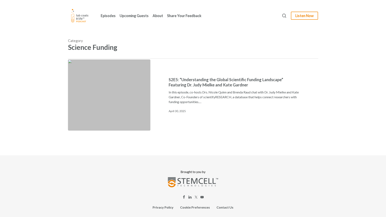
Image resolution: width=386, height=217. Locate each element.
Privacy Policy (163, 207)
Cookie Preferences (195, 207)
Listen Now (304, 15)
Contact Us (225, 207)
